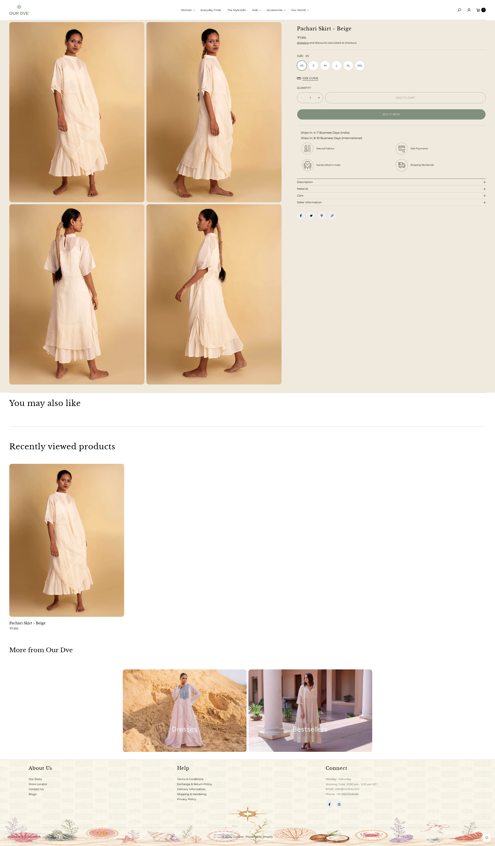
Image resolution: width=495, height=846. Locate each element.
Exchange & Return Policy (194, 784)
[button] (189, 10)
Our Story (35, 779)
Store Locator (38, 784)
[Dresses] (185, 710)
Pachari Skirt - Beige (27, 623)
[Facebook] (329, 804)
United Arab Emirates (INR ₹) (24, 836)
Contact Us (36, 789)
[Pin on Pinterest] (322, 216)
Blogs (33, 794)
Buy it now (391, 114)
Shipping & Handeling (192, 794)
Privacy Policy (186, 799)
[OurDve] (19, 9)
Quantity (304, 88)
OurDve (238, 836)
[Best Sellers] (310, 710)
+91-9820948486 (347, 794)
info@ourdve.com (347, 789)
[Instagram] (339, 804)
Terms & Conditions (190, 779)
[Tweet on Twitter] (311, 216)
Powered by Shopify (259, 836)
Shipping (303, 42)
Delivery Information (191, 789)
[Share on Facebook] (301, 216)
